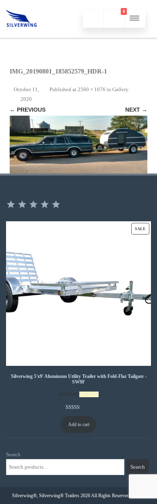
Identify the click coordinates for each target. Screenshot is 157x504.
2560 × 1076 (91, 89)
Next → (136, 109)
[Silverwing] (21, 35)
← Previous (27, 109)
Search (13, 454)
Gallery (120, 89)
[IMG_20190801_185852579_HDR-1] (78, 144)
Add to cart (78, 424)
